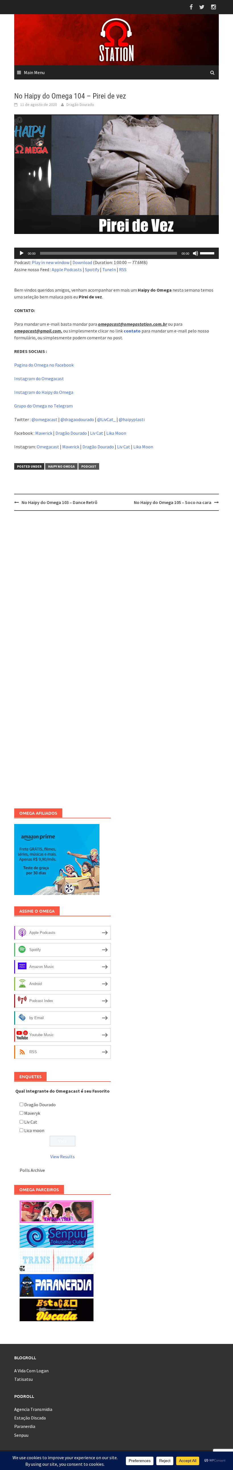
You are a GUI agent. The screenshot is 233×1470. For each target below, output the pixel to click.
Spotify (92, 269)
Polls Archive (32, 1170)
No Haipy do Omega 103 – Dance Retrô (59, 502)
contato (132, 331)
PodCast (88, 466)
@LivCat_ (106, 419)
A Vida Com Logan (31, 1370)
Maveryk (32, 1113)
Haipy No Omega (61, 466)
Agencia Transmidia (33, 1409)
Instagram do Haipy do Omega (43, 392)
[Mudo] (195, 253)
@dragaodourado (77, 419)
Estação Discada (30, 1418)
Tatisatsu (23, 1379)
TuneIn (109, 269)
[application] (116, 253)
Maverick (43, 433)
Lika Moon (116, 433)
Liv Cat (96, 433)
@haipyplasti (132, 419)
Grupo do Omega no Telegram (43, 406)
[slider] (208, 253)
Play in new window (50, 262)
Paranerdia (24, 1426)
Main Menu (34, 72)
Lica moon (34, 1130)
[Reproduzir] (21, 253)
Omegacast (48, 446)
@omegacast (44, 419)
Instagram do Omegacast (39, 378)
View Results (62, 1156)
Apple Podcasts (67, 269)
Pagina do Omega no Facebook (44, 365)
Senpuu (21, 1435)
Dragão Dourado (80, 104)
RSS (122, 269)
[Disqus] (116, 589)
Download (82, 262)
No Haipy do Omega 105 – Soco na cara (172, 502)
